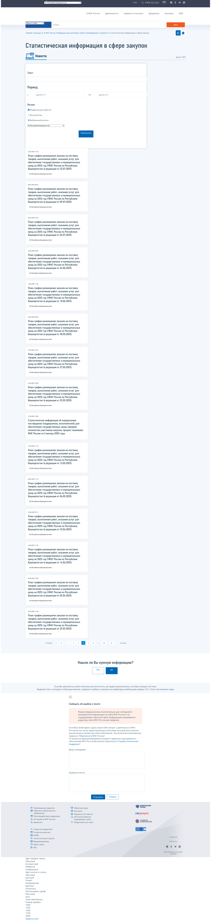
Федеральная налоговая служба (71, 33)
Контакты (169, 13)
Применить (86, 133)
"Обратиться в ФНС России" (92, 736)
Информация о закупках (97, 33)
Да (112, 669)
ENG (181, 13)
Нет (98, 669)
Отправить (98, 797)
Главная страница (33, 33)
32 (104, 643)
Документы (154, 13)
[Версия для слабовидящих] (135, 2)
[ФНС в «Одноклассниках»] (175, 2)
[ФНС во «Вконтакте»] (171, 2)
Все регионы (36, 115)
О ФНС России (93, 13)
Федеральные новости (40, 110)
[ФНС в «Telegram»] (179, 2)
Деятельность (111, 13)
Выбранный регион (39, 120)
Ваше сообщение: (77, 749)
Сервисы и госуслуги (133, 13)
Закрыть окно (32, 918)
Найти (176, 25)
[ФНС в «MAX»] (183, 2)
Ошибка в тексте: (77, 772)
